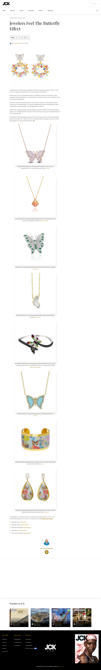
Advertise (4, 645)
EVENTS (21, 10)
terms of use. (62, 666)
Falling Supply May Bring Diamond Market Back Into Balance (40, 621)
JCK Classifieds (17, 645)
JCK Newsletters (17, 639)
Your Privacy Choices (29, 648)
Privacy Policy (28, 639)
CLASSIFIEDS (31, 10)
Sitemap (4, 648)
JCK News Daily (23, 522)
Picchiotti (35, 269)
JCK (6, 3)
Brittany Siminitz (81, 623)
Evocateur (41, 464)
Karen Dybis (17, 623)
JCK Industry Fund (17, 642)
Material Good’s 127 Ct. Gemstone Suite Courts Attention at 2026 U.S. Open (61, 620)
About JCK (4, 639)
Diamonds (34, 610)
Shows (23, 18)
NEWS (4, 10)
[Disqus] (50, 578)
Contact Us (4, 642)
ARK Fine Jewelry (43, 220)
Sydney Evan (37, 317)
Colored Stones (13, 18)
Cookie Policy (28, 642)
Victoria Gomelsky (17, 43)
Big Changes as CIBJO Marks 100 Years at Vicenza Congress (18, 621)
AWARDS (41, 10)
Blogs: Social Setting (79, 610)
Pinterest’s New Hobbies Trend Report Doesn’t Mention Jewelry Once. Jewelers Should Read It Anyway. (81, 619)
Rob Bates (37, 623)
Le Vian (47, 168)
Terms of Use (5, 651)
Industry (20, 18)
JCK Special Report (24, 524)
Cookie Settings (28, 645)
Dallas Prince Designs (35, 367)
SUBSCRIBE (50, 10)
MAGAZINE (12, 10)
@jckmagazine (27, 527)
